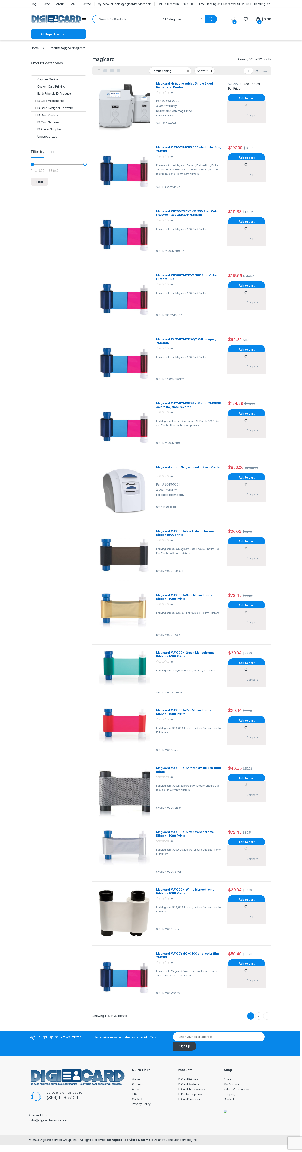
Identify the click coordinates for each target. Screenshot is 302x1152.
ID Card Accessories (50, 100)
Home (46, 4)
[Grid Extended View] (118, 71)
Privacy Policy (141, 1104)
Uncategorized (47, 136)
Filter (39, 181)
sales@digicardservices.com (133, 4)
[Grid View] (112, 71)
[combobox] (126, 19)
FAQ (72, 4)
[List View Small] (105, 71)
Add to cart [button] (247, 98)
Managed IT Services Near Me (128, 1140)
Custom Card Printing (51, 86)
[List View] (98, 71)
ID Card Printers (47, 115)
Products (138, 1084)
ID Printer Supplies (49, 129)
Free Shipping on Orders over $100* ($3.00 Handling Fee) (235, 4)
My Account (105, 4)
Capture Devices (48, 79)
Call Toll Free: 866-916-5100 (175, 4)
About (60, 4)
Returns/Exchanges (237, 1089)
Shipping (229, 1094)
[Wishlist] (245, 19)
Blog (33, 4)
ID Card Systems (48, 122)
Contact (86, 4)
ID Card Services (189, 1099)
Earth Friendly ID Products (54, 93)
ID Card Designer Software (55, 108)
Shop (227, 1079)
